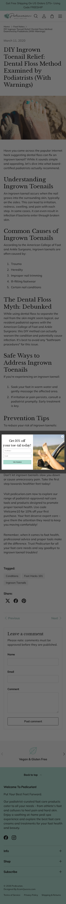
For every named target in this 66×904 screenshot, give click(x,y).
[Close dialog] (62, 436)
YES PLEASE (17, 462)
